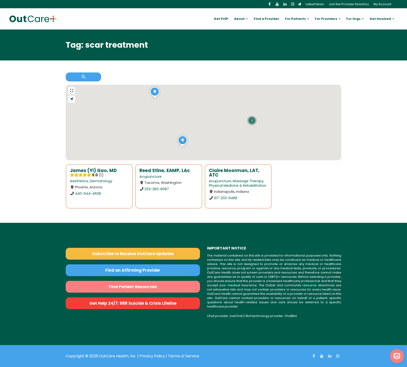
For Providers (326, 19)
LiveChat (236, 316)
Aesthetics (79, 181)
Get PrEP (221, 19)
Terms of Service (183, 356)
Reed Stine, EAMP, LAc (164, 170)
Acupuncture (150, 176)
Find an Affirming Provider (132, 270)
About (239, 19)
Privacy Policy (152, 356)
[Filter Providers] (83, 76)
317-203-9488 (225, 198)
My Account (382, 4)
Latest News (315, 4)
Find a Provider (266, 19)
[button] (252, 120)
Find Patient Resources (133, 287)
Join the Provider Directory (349, 4)
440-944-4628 (88, 193)
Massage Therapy (248, 181)
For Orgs (353, 19)
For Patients (295, 19)
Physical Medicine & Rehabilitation (237, 185)
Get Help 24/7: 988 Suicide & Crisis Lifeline (133, 303)
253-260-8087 (156, 189)
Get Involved (380, 19)
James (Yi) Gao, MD (93, 170)
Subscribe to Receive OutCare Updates (133, 254)
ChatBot (291, 316)
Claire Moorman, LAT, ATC (234, 172)
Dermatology (101, 181)
